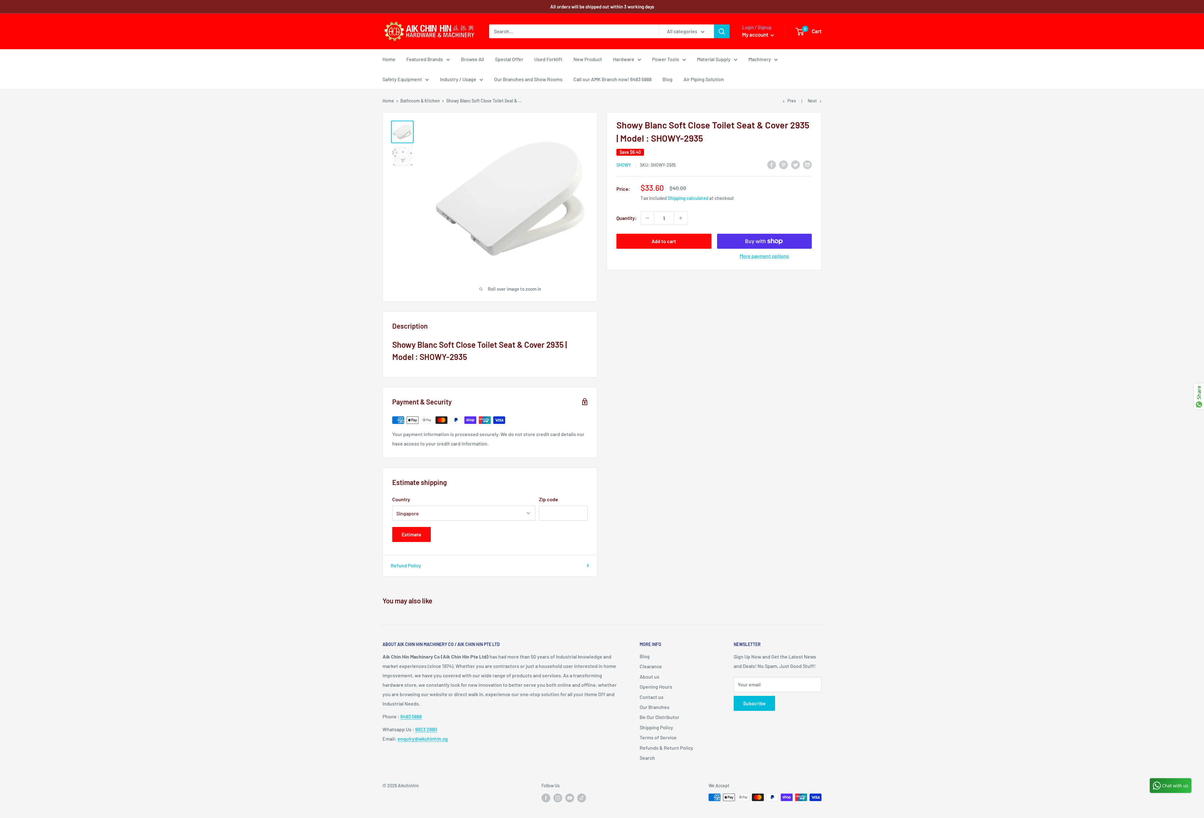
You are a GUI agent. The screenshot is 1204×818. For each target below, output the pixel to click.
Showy (623, 165)
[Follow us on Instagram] (557, 798)
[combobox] (574, 31)
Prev (791, 100)
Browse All (472, 59)
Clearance (651, 666)
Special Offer (509, 59)
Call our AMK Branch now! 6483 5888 (612, 79)
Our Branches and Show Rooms (528, 79)
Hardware (623, 59)
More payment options (764, 256)
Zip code (548, 499)
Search (647, 758)
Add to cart (664, 241)
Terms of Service (658, 737)
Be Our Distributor (659, 717)
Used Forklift (548, 59)
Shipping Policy (656, 727)
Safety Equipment (402, 79)
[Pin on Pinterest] (783, 164)
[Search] (722, 31)
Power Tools (665, 59)
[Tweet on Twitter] (795, 164)
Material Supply (714, 59)
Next (812, 100)
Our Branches (654, 707)
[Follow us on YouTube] (569, 798)
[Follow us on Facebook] (545, 798)
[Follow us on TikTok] (581, 798)
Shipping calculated (688, 198)
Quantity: (626, 218)
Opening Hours (656, 687)
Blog (668, 79)
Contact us (651, 697)
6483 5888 (411, 716)
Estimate (411, 534)
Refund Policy (406, 565)
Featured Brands (424, 59)
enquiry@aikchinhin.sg (423, 739)
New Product (587, 59)
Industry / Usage (458, 79)
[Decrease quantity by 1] (647, 218)
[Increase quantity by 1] (680, 218)
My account (755, 34)
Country (401, 499)
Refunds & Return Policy (666, 748)
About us (649, 677)
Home (389, 59)
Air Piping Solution (704, 79)
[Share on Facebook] (771, 164)
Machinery (759, 59)
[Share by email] (807, 164)
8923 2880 (426, 729)
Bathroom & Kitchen (420, 100)
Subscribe (754, 703)
